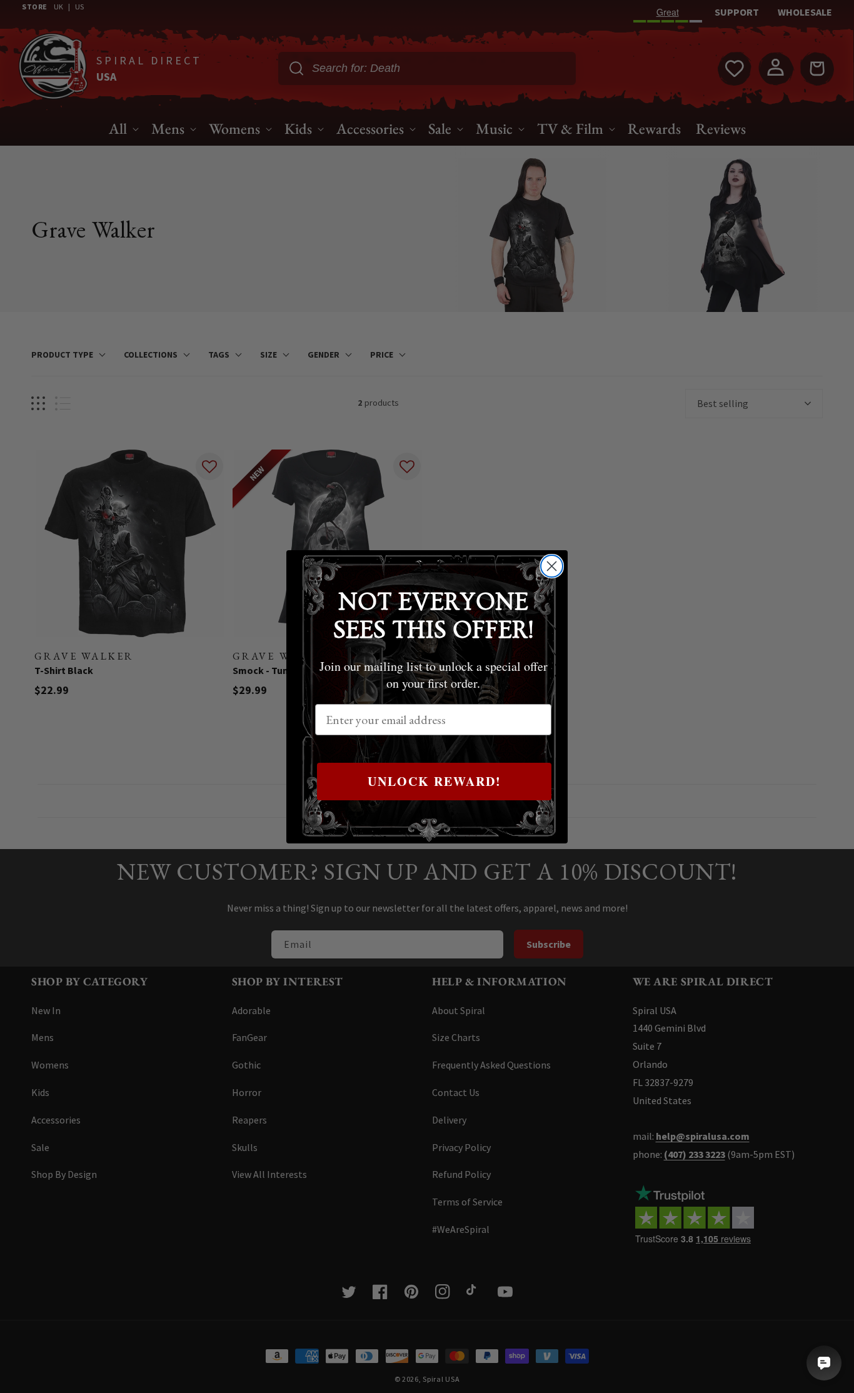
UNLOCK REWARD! (434, 781)
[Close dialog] (552, 566)
